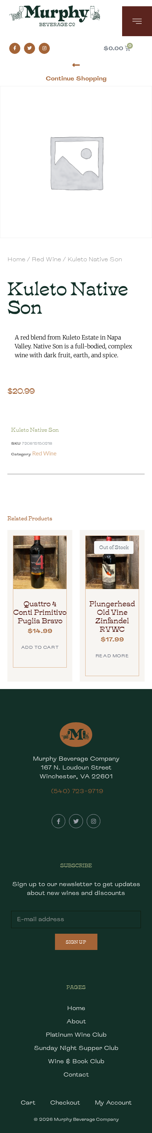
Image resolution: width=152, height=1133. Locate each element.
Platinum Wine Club (76, 1034)
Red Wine (46, 259)
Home (16, 259)
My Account (113, 1102)
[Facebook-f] (14, 48)
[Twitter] (29, 48)
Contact (76, 1074)
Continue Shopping (76, 78)
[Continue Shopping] (76, 65)
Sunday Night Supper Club (76, 1047)
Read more (112, 655)
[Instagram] (44, 48)
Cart (28, 1102)
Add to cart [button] (40, 647)
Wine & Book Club (76, 1061)
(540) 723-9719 (77, 791)
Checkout (65, 1102)
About (76, 1021)
